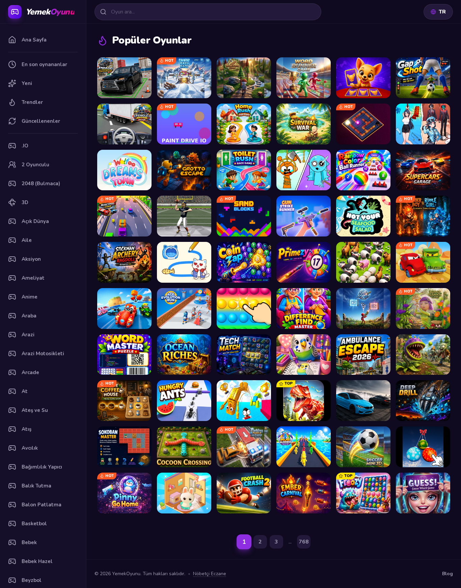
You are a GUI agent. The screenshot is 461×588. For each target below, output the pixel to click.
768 (304, 541)
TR (442, 12)
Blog (447, 573)
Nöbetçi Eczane (209, 573)
